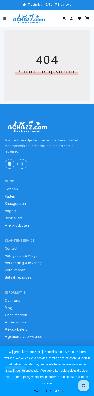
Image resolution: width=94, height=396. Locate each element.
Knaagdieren (15, 203)
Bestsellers (14, 218)
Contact (11, 248)
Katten (10, 196)
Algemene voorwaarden (25, 337)
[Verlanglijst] (79, 18)
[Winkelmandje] (87, 18)
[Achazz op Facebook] (22, 164)
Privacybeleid (16, 329)
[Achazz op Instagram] (9, 164)
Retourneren (15, 270)
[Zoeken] (64, 18)
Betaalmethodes (18, 277)
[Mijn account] (72, 18)
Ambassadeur (16, 322)
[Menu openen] (5, 18)
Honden (11, 189)
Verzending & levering (23, 263)
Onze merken (16, 315)
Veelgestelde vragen (22, 256)
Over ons (12, 300)
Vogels (10, 211)
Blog (8, 308)
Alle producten (17, 225)
